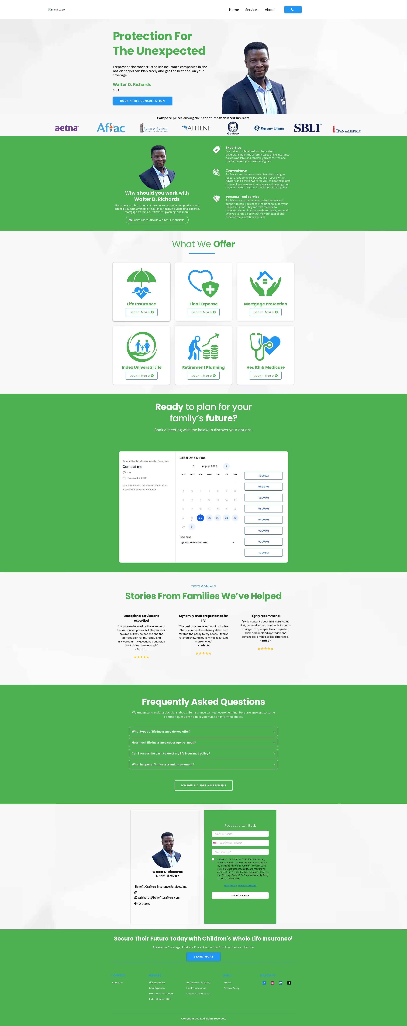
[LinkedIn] (281, 983)
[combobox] (208, 542)
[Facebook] (264, 983)
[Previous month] (193, 466)
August (206, 466)
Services (252, 9)
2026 (214, 466)
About (270, 9)
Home (234, 9)
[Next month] (226, 466)
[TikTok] (289, 983)
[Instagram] (272, 983)
